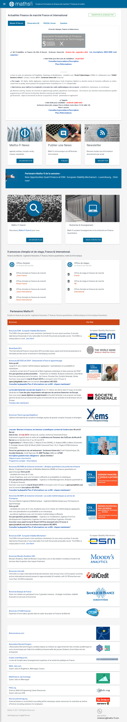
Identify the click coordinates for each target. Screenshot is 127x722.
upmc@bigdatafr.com (18, 382)
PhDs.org (12, 688)
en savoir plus (25, 161)
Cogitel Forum (24, 715)
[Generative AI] (33, 23)
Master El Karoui (16, 23)
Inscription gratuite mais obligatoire (24, 456)
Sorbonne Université (48, 77)
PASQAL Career (49, 23)
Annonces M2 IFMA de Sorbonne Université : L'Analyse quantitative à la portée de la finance (44, 467)
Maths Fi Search (25, 230)
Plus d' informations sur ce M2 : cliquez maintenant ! (49, 384)
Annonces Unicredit (16, 571)
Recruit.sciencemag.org (18, 699)
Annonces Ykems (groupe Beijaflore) (23, 415)
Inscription (102, 161)
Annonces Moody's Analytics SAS (22, 556)
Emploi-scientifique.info (18, 658)
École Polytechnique (82, 75)
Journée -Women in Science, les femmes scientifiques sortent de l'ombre (39, 430)
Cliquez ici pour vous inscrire (20, 458)
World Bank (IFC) (15, 348)
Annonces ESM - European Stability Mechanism (27, 331)
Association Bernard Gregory (20, 644)
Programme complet (17, 461)
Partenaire (30, 173)
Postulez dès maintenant (19, 403)
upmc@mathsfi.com (74, 485)
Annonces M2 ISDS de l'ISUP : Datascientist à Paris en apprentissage (35, 361)
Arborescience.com (16, 633)
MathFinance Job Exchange (20, 677)
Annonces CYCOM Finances (20, 611)
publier (64, 161)
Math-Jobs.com (15, 666)
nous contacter (93, 240)
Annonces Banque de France (20, 592)
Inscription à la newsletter (102, 15)
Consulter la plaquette (18, 384)
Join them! (30, 339)
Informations (32, 461)
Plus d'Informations (63, 64)
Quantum (63, 23)
